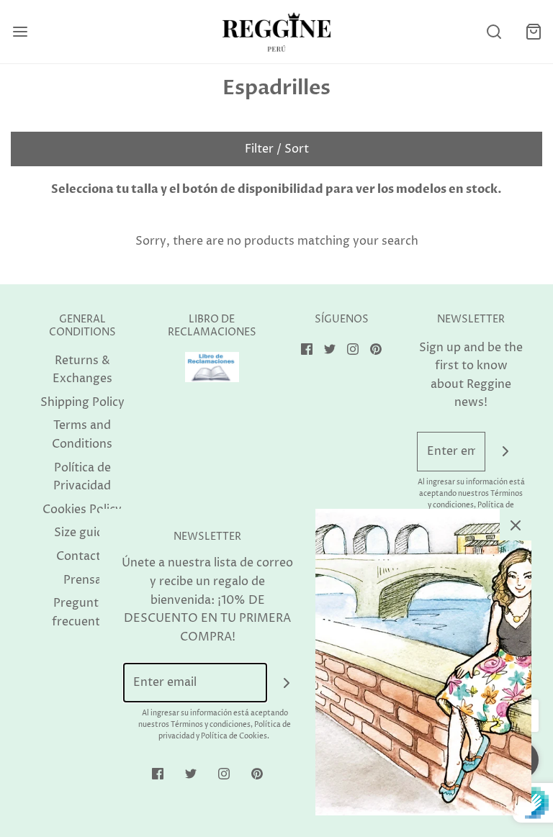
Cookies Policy (82, 509)
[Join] (505, 451)
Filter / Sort (277, 149)
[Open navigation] (20, 32)
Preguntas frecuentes (82, 612)
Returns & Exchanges (82, 370)
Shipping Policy (82, 402)
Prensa (82, 580)
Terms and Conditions (82, 434)
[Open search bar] (493, 32)
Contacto (82, 556)
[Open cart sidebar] (533, 32)
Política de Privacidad (82, 477)
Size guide (82, 532)
